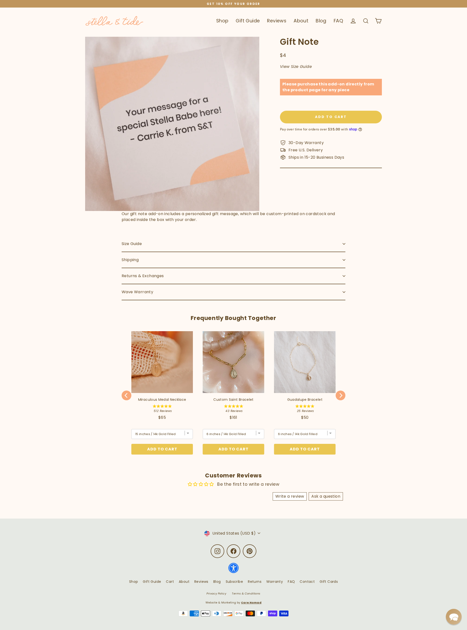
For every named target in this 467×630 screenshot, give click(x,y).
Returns (254, 581)
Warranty (274, 581)
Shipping (130, 260)
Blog (321, 21)
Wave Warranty (137, 292)
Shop (222, 21)
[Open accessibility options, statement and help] (233, 570)
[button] (454, 617)
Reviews (276, 21)
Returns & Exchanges (143, 276)
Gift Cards (329, 581)
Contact (307, 581)
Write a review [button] (289, 496)
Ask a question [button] (325, 496)
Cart (170, 581)
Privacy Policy (216, 593)
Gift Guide (248, 21)
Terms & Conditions (246, 593)
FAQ (338, 21)
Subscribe (234, 581)
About (301, 21)
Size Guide (132, 244)
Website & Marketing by (233, 602)
